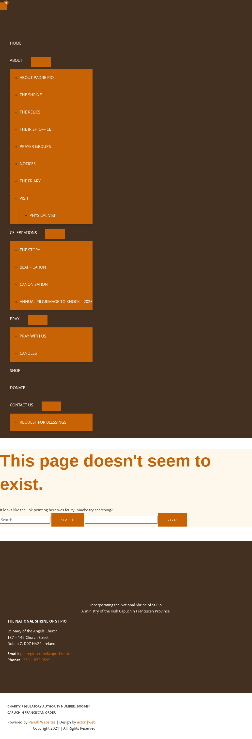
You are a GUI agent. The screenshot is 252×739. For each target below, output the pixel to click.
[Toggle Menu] (41, 62)
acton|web (86, 722)
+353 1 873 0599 (35, 659)
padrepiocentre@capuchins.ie (45, 653)
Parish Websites (42, 722)
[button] (25, 60)
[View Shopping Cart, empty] (3, 6)
